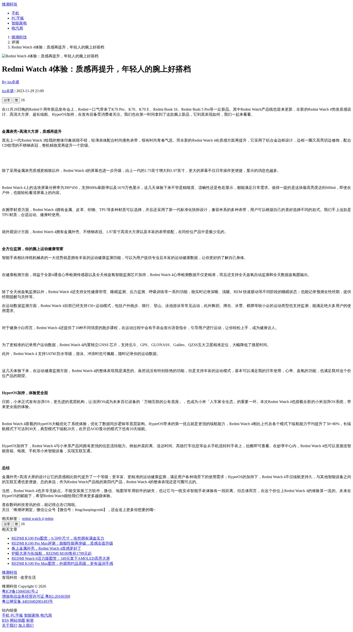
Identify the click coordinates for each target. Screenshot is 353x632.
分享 (7, 100)
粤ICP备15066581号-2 (20, 591)
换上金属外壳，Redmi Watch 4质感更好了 (46, 548)
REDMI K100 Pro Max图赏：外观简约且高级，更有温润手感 (62, 563)
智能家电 (19, 23)
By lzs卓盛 (10, 82)
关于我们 (9, 625)
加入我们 (26, 625)
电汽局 (17, 28)
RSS (5, 620)
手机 (15, 13)
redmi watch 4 (33, 519)
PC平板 (18, 18)
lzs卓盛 (8, 91)
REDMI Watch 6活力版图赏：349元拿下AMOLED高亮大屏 (61, 558)
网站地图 (17, 620)
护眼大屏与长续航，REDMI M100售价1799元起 (52, 553)
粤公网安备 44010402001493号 (27, 601)
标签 (30, 620)
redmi (49, 519)
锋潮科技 (9, 4)
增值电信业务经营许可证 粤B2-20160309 (36, 596)
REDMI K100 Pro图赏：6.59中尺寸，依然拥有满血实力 (58, 538)
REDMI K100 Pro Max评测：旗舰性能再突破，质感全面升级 (62, 543)
